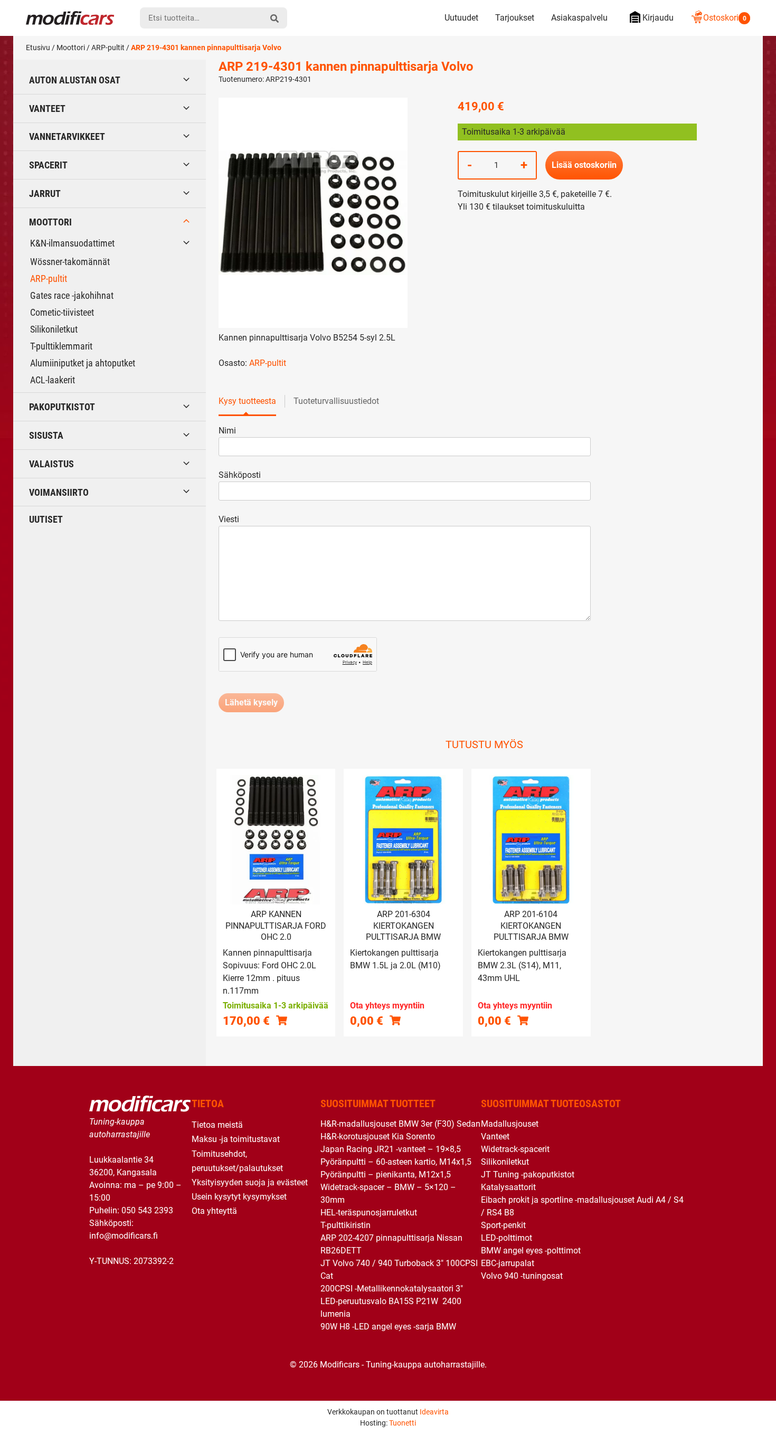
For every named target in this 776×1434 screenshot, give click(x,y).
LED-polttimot (506, 1238)
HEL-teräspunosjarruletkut (368, 1212)
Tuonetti (402, 1423)
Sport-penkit (503, 1225)
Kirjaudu (658, 18)
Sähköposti (240, 475)
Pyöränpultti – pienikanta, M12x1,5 (385, 1174)
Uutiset (46, 519)
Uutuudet (461, 18)
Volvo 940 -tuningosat (522, 1276)
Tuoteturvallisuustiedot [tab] (336, 401)
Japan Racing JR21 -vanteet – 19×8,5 (390, 1149)
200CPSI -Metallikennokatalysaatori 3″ (391, 1289)
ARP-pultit (108, 47)
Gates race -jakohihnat (71, 295)
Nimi (227, 431)
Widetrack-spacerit (515, 1149)
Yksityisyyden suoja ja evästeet (250, 1182)
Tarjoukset (514, 18)
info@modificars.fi (123, 1236)
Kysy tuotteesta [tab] (247, 401)
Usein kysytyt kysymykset (239, 1197)
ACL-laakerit (52, 379)
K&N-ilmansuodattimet (72, 243)
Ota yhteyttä (214, 1211)
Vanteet (47, 108)
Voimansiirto (59, 492)
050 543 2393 (147, 1210)
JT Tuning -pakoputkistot (527, 1174)
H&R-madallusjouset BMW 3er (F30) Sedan (400, 1124)
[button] (281, 1020)
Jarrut (45, 193)
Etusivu (38, 47)
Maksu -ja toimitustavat (236, 1139)
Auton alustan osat (74, 80)
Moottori (70, 47)
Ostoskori (724, 18)
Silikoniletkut (54, 329)
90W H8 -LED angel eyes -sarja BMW (388, 1327)
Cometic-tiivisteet (62, 312)
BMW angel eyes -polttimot (531, 1251)
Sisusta (46, 435)
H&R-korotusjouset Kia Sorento (377, 1136)
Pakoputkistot (62, 406)
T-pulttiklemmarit (61, 346)
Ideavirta (434, 1412)
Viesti (229, 519)
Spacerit (48, 165)
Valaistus (51, 463)
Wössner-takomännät (70, 261)
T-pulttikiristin (345, 1225)
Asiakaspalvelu (579, 18)
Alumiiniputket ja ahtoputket (82, 363)
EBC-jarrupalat (507, 1263)
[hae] (274, 18)
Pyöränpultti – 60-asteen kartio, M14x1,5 (395, 1162)
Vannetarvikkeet (67, 136)
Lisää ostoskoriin (584, 165)
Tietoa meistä (217, 1125)
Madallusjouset (509, 1124)
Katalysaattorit (508, 1187)
